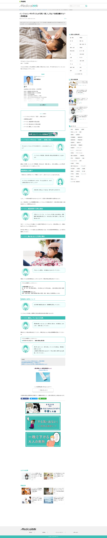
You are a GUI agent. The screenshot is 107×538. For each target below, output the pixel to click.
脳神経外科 (80, 137)
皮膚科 (82, 129)
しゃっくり (83, 173)
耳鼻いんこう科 (74, 132)
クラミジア (79, 147)
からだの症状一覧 (33, 9)
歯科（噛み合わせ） (75, 166)
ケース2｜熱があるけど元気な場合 (32, 124)
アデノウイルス (79, 152)
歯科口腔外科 (73, 145)
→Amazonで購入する (43, 370)
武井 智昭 (36, 79)
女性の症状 (82, 54)
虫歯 (83, 158)
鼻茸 (80, 160)
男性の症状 (72, 50)
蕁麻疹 (72, 171)
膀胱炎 (77, 173)
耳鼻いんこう (73, 179)
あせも (72, 176)
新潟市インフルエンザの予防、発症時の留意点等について (34, 364)
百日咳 (72, 152)
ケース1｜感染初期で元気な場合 (32, 121)
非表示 (44, 113)
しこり (72, 150)
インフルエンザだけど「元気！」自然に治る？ (35, 116)
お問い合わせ (75, 532)
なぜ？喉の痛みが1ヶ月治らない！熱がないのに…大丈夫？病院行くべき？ (59, 475)
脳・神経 (72, 37)
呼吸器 (81, 37)
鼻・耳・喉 (82, 50)
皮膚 (80, 70)
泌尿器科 (78, 134)
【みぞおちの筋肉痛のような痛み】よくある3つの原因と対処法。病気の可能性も (81, 91)
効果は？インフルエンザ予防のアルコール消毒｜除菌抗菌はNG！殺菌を (82, 116)
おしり (71, 60)
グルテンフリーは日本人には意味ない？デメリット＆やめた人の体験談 (82, 82)
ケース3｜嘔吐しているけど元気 (32, 126)
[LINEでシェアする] (43, 398)
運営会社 (30, 532)
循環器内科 (73, 139)
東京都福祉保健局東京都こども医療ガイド (31, 362)
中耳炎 (72, 173)
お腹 (71, 57)
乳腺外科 (72, 147)
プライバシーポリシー (59, 532)
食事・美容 (72, 67)
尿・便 (71, 40)
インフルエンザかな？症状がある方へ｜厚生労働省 (33, 361)
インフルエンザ (44, 9)
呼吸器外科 (77, 158)
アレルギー (83, 166)
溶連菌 (83, 168)
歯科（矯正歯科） (74, 155)
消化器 (81, 47)
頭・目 (81, 57)
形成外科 (72, 142)
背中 (71, 70)
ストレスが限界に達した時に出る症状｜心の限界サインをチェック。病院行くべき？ (82, 108)
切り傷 (83, 171)
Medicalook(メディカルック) (24, 9)
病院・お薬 (72, 47)
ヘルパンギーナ (74, 160)
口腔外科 (78, 171)
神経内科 (82, 155)
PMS (72, 158)
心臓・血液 (82, 60)
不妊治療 (72, 168)
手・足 (71, 64)
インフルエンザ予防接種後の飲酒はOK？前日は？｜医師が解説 (37, 490)
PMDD (77, 163)
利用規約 (43, 532)
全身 (80, 67)
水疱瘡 (72, 163)
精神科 (72, 134)
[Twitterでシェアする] (34, 398)
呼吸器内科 (80, 139)
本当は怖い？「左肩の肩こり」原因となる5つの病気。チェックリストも (82, 99)
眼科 (80, 132)
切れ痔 (77, 176)
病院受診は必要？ (28, 119)
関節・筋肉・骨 (83, 44)
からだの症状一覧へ (79, 73)
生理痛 (78, 168)
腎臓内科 (80, 145)
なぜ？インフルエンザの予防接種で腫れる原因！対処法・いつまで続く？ (59, 499)
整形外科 (77, 129)
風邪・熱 (38, 9)
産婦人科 (79, 142)
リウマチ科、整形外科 (75, 181)
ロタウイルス (78, 150)
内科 (77, 120)
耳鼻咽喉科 (73, 137)
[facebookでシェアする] (25, 398)
